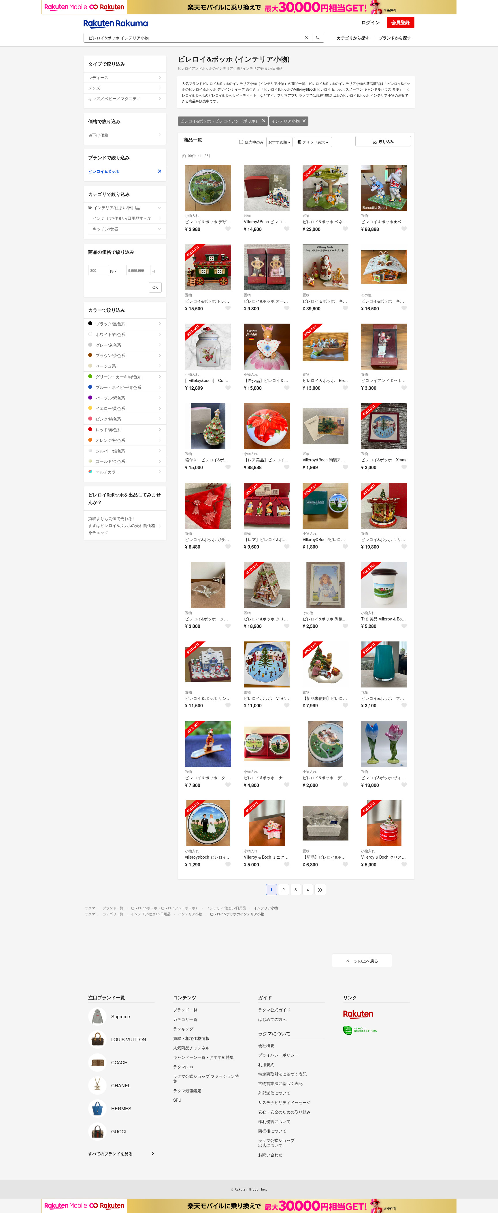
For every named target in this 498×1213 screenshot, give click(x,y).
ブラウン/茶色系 (110, 355)
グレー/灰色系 (108, 345)
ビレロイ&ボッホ (103, 171)
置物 (247, 215)
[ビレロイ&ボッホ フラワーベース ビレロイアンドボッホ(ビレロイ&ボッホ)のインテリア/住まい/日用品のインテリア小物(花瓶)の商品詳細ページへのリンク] (384, 664)
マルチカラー (107, 472)
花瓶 (364, 691)
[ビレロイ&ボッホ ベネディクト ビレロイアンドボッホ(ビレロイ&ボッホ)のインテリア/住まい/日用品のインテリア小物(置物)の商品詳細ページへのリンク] (326, 188)
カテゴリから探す (353, 38)
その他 (366, 294)
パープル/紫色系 (110, 398)
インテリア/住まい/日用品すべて (122, 218)
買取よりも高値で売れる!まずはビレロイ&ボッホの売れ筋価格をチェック (121, 525)
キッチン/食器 (105, 229)
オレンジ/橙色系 (110, 440)
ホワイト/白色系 (110, 334)
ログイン (370, 22)
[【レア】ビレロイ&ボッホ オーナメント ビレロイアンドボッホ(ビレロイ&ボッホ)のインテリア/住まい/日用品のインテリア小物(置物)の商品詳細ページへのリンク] (267, 506)
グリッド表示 (313, 142)
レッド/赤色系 (108, 429)
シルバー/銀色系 (110, 451)
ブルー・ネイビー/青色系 (118, 387)
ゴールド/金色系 (110, 461)
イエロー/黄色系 (110, 408)
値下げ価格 (98, 135)
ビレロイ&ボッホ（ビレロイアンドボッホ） (219, 121)
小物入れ (192, 215)
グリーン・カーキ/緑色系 (118, 376)
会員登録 (400, 22)
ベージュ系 (105, 366)
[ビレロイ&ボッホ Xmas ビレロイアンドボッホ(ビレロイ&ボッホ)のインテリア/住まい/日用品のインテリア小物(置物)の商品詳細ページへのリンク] (384, 426)
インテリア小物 (285, 121)
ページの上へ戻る (362, 961)
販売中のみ (254, 142)
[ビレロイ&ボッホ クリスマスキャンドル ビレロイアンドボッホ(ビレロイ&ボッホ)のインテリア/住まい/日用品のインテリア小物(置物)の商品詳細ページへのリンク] (267, 585)
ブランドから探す (395, 38)
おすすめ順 (278, 142)
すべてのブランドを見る (110, 1153)
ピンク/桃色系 (108, 419)
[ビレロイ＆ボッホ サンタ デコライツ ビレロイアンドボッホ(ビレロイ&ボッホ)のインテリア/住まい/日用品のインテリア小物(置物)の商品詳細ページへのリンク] (208, 664)
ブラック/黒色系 (110, 323)
